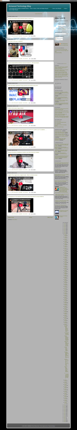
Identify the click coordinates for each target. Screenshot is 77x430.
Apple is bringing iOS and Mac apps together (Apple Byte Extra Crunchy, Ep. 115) (61, 98)
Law (19, 9)
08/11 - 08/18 (65, 280)
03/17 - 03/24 (65, 380)
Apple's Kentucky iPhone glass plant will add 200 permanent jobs (61, 109)
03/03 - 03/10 (65, 385)
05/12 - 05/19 (65, 309)
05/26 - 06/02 (65, 304)
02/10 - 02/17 (65, 391)
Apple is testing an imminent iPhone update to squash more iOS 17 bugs (61, 72)
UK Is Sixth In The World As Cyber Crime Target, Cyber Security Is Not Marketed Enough (62, 145)
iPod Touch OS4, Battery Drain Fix (60, 205)
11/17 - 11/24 (65, 248)
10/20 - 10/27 (65, 257)
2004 (65, 421)
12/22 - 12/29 (65, 237)
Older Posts (50, 217)
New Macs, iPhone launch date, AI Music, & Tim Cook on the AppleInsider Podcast (62, 117)
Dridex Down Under (58, 130)
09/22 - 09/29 (65, 266)
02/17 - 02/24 (65, 389)
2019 (65, 233)
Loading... (56, 80)
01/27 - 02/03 (65, 396)
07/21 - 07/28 (65, 286)
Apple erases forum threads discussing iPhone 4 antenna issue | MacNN (61, 181)
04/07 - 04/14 (65, 320)
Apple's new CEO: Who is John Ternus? (61, 110)
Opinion (50, 8)
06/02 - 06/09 (65, 302)
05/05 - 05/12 (65, 311)
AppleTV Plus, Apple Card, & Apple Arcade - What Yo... (66, 369)
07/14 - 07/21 (65, 289)
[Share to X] (33, 36)
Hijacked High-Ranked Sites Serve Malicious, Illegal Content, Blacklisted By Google (61, 148)
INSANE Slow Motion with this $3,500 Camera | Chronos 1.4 (20, 18)
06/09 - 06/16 (65, 300)
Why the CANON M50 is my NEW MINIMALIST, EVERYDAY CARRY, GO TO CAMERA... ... (27, 129)
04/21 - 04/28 (65, 316)
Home (30, 217)
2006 (65, 418)
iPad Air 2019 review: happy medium (15, 108)
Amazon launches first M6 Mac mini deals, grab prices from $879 (61, 114)
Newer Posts (11, 217)
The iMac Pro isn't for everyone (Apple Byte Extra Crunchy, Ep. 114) (61, 100)
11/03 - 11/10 (65, 253)
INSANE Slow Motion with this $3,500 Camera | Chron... (66, 329)
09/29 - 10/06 (65, 264)
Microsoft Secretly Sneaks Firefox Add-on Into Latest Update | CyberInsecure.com (62, 163)
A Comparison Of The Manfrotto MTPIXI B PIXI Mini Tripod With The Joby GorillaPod (26, 196)
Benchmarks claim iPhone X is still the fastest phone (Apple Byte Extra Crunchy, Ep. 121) (62, 93)
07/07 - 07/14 (65, 291)
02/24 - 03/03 (65, 387)
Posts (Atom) (15, 219)
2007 (65, 417)
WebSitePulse (65, 63)
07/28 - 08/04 (65, 284)
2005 (65, 420)
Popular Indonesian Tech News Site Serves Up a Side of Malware (61, 134)
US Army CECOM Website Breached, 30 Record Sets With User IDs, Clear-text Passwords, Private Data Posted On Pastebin (61, 157)
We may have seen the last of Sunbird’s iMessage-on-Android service (61, 70)
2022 (65, 229)
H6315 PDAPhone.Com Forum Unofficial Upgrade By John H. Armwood (61, 175)
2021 (65, 230)
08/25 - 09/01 (65, 275)
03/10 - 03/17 (65, 383)
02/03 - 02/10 (65, 394)
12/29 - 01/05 (65, 235)
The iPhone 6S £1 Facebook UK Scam (61, 136)
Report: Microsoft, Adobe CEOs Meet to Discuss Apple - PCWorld (62, 194)
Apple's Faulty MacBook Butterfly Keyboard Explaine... (66, 338)
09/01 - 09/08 (65, 273)
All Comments (58, 39)
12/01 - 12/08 (65, 244)
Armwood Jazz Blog (58, 52)
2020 (65, 232)
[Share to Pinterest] (35, 36)
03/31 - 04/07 (65, 322)
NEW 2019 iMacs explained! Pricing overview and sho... (66, 343)
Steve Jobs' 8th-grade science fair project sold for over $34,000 (62, 112)
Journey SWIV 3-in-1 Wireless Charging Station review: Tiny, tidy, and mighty (61, 74)
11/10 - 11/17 (65, 251)
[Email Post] (29, 58)
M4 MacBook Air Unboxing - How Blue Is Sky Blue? (64, 211)
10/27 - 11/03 (65, 255)
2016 (65, 407)
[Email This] (31, 36)
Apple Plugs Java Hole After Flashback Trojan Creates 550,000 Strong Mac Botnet (61, 151)
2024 (65, 226)
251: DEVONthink (58, 123)
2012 (65, 413)
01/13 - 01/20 (65, 400)
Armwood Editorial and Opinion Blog (61, 49)
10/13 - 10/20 (65, 260)
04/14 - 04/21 (65, 318)
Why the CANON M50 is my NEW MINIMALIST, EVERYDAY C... (66, 355)
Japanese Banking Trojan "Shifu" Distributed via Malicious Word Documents (60, 139)
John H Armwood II (64, 43)
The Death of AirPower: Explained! (15, 41)
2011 (65, 414)
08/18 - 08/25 (65, 278)
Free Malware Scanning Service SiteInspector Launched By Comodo (61, 153)
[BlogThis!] (32, 36)
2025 (65, 225)
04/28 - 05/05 (65, 313)
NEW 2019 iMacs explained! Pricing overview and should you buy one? (23, 85)
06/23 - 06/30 (65, 295)
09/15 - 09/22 (65, 269)
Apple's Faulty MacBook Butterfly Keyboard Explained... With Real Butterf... (24, 62)
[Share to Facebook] (34, 36)
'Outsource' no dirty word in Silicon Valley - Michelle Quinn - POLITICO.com (62, 201)
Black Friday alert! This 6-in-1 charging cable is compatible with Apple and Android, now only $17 (61, 67)
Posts (57, 37)
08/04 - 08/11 (65, 282)
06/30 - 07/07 (65, 293)
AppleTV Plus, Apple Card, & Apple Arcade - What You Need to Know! (22, 175)
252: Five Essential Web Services (60, 122)
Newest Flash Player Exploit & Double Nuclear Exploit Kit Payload (61, 132)
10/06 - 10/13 (65, 262)
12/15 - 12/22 (65, 240)
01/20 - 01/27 (65, 398)
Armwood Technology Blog (20, 6)
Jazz (62, 8)
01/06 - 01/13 (65, 403)
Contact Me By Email (38, 13)
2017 (65, 406)
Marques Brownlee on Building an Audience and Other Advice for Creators (23, 152)
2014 (65, 410)
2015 (65, 409)
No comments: (25, 58)
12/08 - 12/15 (65, 242)
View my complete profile (64, 45)
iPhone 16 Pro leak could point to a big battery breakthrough (61, 76)
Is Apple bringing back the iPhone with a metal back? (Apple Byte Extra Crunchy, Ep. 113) (61, 104)
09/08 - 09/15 (65, 271)
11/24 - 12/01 (65, 246)
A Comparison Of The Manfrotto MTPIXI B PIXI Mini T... (66, 376)
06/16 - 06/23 (65, 298)
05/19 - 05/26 (65, 307)
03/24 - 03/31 (65, 325)
